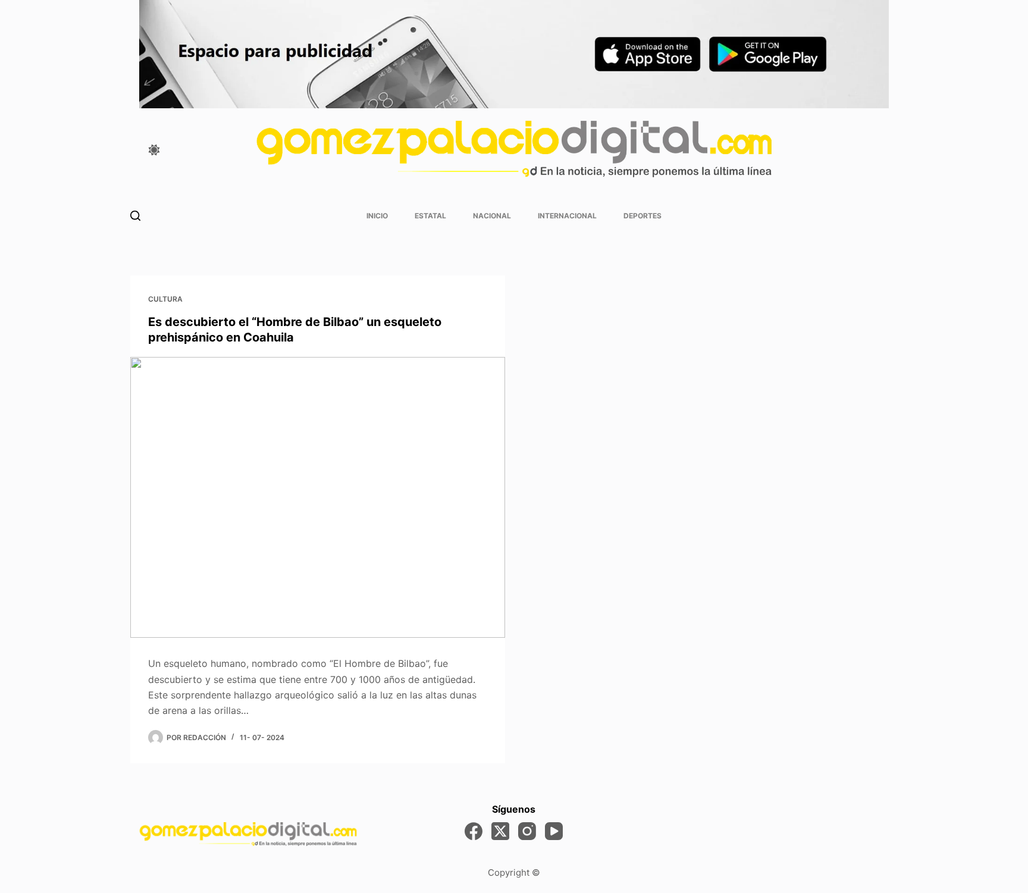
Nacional (492, 215)
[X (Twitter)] (500, 831)
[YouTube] (554, 831)
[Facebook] (473, 831)
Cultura (165, 298)
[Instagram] (527, 831)
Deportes (642, 215)
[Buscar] (135, 216)
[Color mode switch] (154, 150)
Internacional (567, 215)
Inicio (377, 215)
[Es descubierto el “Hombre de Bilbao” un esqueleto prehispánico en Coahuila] (317, 497)
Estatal (430, 215)
